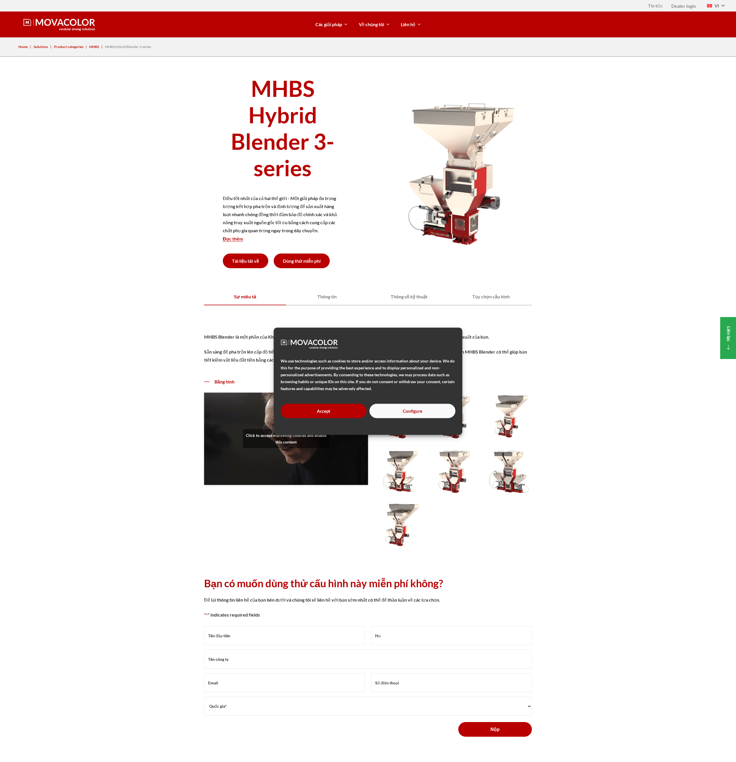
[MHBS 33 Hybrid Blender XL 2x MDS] (399, 471)
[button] (715, 5)
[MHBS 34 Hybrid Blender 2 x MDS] (508, 471)
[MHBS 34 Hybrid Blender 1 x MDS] (453, 471)
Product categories (68, 47)
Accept (323, 410)
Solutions (41, 47)
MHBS (94, 47)
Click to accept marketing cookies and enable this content (286, 438)
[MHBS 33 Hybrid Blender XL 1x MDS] (508, 416)
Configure (412, 410)
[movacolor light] (59, 24)
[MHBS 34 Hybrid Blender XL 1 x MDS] (399, 526)
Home (23, 47)
